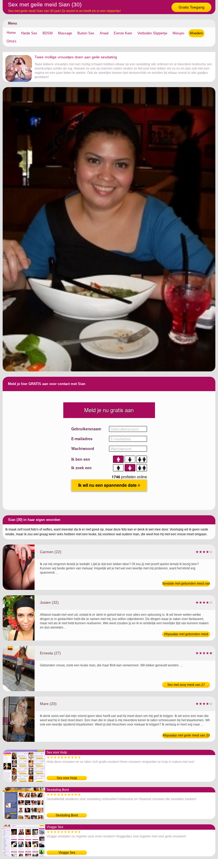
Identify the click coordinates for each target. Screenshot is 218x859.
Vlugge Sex (66, 852)
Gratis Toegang (191, 7)
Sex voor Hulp (67, 778)
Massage (65, 33)
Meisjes (179, 33)
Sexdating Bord (67, 815)
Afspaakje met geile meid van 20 (186, 735)
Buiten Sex (85, 33)
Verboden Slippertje (152, 33)
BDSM (48, 33)
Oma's (11, 41)
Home (11, 33)
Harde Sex (29, 33)
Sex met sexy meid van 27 (186, 685)
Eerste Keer (123, 33)
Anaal (104, 33)
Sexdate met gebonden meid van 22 (186, 584)
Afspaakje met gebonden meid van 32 (186, 634)
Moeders (196, 33)
